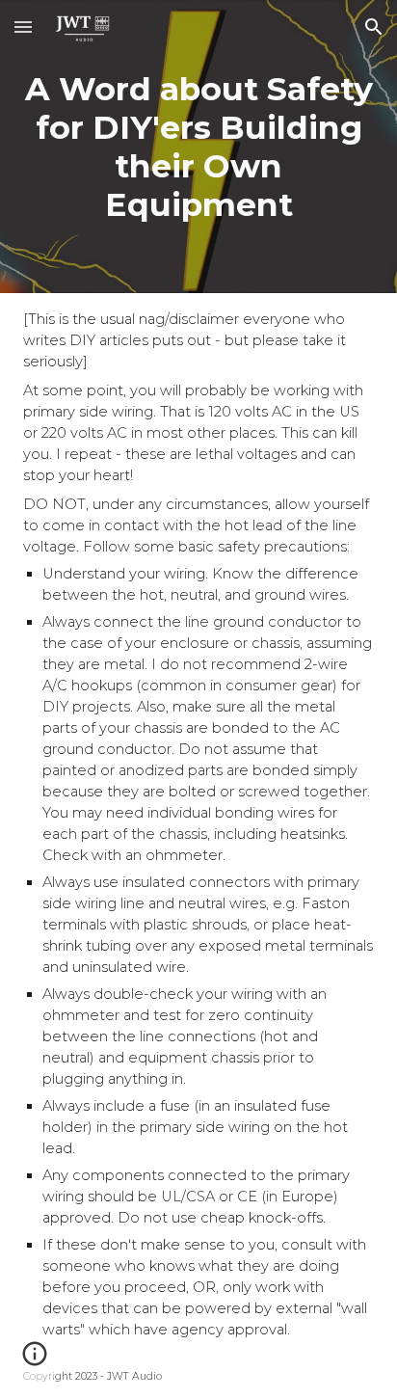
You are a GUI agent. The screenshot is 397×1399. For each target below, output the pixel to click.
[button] (23, 26)
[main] (198, 146)
